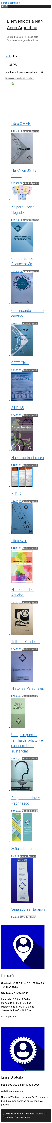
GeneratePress (22, 1117)
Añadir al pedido (31, 131)
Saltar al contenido (10, 2)
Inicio (8, 56)
